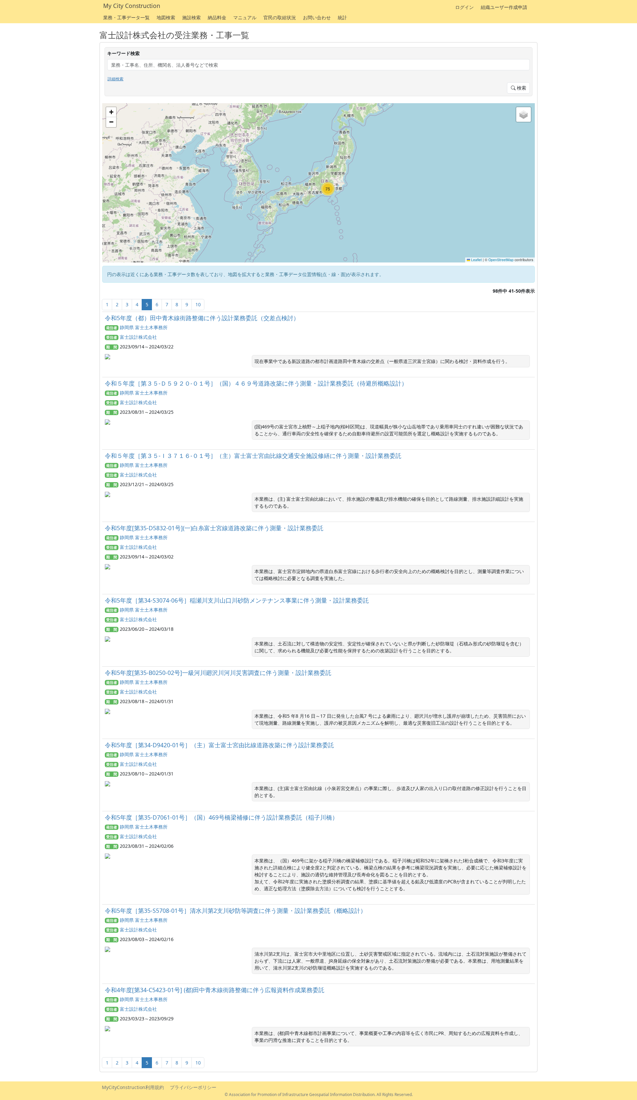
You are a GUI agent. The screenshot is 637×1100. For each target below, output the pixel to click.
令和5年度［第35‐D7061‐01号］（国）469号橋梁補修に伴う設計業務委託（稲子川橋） (221, 817)
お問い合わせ (317, 17)
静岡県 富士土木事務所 (144, 327)
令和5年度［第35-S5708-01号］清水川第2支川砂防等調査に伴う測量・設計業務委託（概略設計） (235, 911)
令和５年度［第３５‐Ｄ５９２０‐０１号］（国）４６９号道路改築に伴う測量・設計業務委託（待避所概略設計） (256, 383)
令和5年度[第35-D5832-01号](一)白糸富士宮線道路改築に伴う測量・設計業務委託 (214, 528)
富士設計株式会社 (138, 337)
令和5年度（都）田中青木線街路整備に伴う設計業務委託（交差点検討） (202, 318)
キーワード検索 (123, 53)
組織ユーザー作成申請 (504, 7)
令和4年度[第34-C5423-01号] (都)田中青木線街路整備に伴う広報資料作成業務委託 (214, 990)
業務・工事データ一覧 (126, 17)
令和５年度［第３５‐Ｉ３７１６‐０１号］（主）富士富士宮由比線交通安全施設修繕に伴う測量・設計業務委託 (253, 456)
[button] (327, 188)
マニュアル (244, 17)
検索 (521, 88)
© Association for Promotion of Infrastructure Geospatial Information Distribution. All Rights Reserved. (319, 1094)
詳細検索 (115, 79)
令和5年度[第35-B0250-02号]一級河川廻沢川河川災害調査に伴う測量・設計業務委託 (218, 673)
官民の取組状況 (279, 17)
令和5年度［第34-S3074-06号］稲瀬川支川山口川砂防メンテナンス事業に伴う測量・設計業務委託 (237, 600)
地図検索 (166, 17)
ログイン (464, 7)
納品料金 (217, 17)
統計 (342, 17)
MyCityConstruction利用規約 (133, 1087)
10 (198, 304)
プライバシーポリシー (193, 1087)
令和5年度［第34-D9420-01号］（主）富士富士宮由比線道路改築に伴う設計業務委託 (219, 745)
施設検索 (191, 17)
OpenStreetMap (501, 259)
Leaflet (476, 259)
